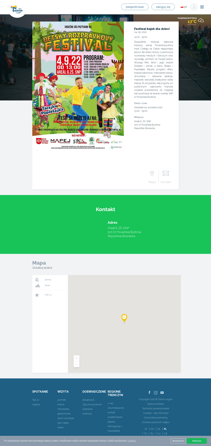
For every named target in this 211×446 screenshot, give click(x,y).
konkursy (87, 413)
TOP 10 (48, 295)
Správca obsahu (155, 404)
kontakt (111, 412)
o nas (110, 403)
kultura (60, 404)
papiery (111, 421)
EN (152, 429)
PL (165, 429)
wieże (60, 427)
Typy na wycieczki (92, 404)
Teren (47, 285)
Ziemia (47, 280)
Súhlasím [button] (196, 441)
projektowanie (115, 417)
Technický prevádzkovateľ (155, 408)
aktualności (88, 400)
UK (165, 433)
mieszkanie (63, 409)
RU (152, 433)
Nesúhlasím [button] (178, 441)
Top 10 (35, 400)
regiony (36, 404)
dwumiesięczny (116, 408)
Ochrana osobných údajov (155, 422)
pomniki (61, 400)
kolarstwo (88, 409)
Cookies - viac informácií (155, 413)
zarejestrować (135, 7)
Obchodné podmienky (156, 417)
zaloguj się (163, 7)
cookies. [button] (132, 441)
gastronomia (63, 413)
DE (158, 429)
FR (145, 433)
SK (146, 429)
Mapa (152, 182)
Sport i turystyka (65, 418)
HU (159, 433)
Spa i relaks (63, 422)
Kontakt (166, 182)
